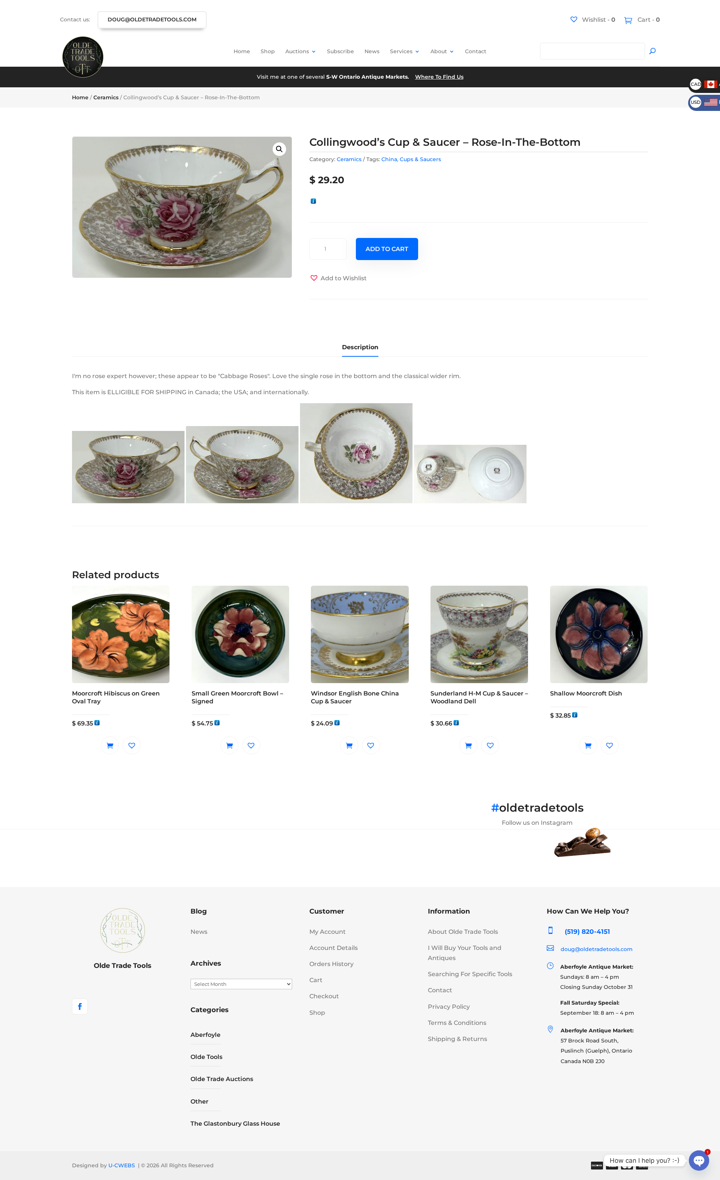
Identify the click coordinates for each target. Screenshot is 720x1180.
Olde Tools (206, 1056)
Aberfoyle (205, 1034)
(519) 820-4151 (587, 931)
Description (360, 347)
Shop (268, 51)
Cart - (648, 19)
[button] (279, 149)
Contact (475, 51)
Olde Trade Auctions (221, 1079)
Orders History (331, 964)
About (438, 51)
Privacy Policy (449, 1006)
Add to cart (387, 249)
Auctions (297, 51)
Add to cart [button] (110, 745)
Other (199, 1101)
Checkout (324, 996)
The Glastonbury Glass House (235, 1123)
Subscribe (340, 51)
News (372, 51)
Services (401, 51)
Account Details (333, 947)
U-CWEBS (121, 1165)
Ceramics (105, 97)
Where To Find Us (439, 76)
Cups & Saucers (420, 159)
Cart (315, 980)
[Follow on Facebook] (80, 1006)
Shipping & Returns (457, 1038)
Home (242, 51)
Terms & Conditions (457, 1022)
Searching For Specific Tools (470, 974)
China (389, 159)
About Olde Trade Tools (463, 931)
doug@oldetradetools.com (152, 19)
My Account (327, 931)
